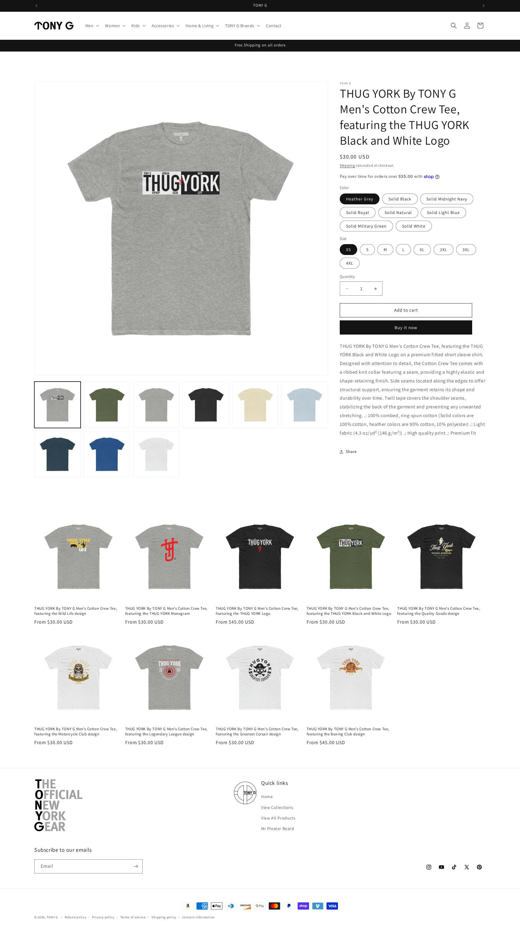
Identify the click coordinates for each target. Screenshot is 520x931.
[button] (92, 25)
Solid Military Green (366, 226)
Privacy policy (103, 917)
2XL (443, 250)
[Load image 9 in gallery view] (107, 405)
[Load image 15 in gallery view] (107, 454)
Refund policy (75, 917)
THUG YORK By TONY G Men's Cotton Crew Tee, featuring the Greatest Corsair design (257, 732)
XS (348, 250)
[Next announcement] (483, 5)
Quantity (347, 276)
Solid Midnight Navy (446, 199)
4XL (349, 263)
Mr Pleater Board (277, 828)
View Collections (277, 807)
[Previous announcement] (36, 5)
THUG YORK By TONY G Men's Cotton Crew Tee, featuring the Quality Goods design (438, 611)
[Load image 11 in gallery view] (206, 405)
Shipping (347, 165)
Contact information (198, 917)
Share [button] (351, 451)
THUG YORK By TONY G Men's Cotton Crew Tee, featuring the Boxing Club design (348, 732)
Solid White (414, 226)
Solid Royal (357, 212)
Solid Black (399, 199)
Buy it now (406, 327)
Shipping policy (163, 917)
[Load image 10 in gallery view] (156, 405)
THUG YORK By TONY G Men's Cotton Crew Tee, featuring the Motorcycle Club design (75, 732)
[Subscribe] (135, 866)
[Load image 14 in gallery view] (57, 454)
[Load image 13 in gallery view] (304, 405)
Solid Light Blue (443, 212)
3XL (466, 250)
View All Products (278, 818)
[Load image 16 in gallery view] (156, 454)
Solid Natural (398, 212)
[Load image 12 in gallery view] (255, 405)
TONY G (52, 917)
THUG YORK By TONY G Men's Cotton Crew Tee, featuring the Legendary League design (166, 732)
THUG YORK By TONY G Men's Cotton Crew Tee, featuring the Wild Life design (75, 611)
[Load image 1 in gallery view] (57, 405)
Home (267, 796)
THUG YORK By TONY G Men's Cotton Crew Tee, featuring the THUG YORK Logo (257, 611)
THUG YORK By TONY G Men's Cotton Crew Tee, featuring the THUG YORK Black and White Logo (349, 611)
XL (422, 250)
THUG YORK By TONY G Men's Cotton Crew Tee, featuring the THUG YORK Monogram (166, 611)
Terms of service (133, 917)
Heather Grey (359, 199)
